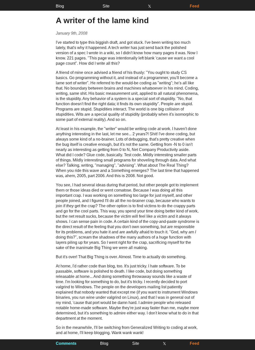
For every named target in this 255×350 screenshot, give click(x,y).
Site (106, 6)
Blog (60, 6)
